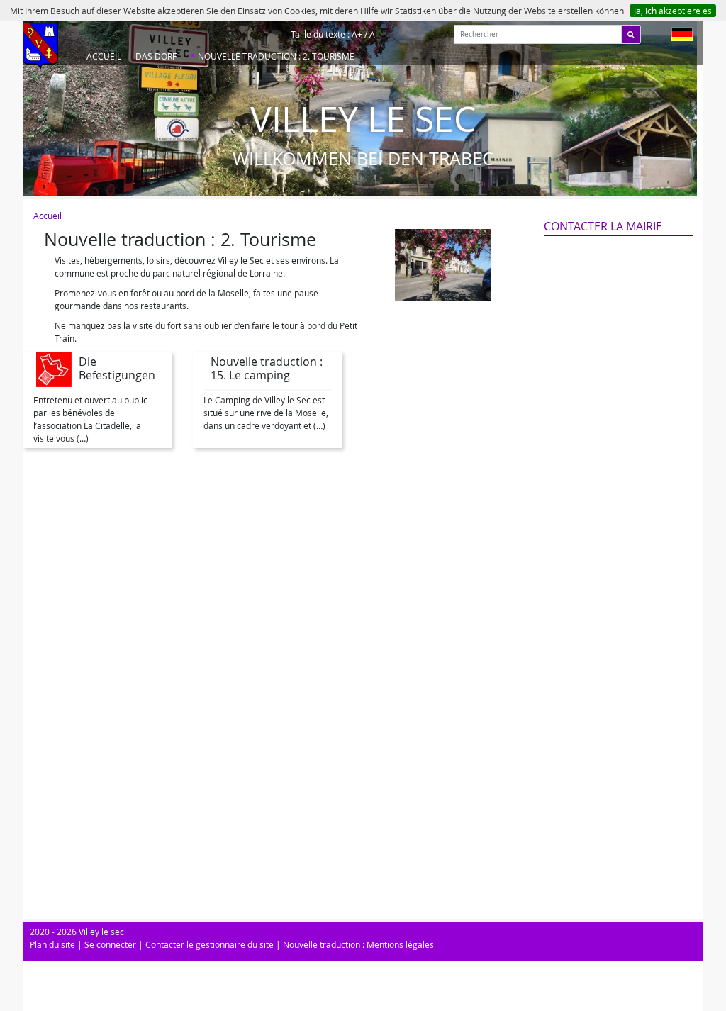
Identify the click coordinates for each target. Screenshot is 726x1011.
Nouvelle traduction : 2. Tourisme (276, 56)
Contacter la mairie (603, 226)
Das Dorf (156, 56)
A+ (357, 34)
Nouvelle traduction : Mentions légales (358, 944)
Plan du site (52, 944)
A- (373, 34)
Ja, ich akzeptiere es (673, 10)
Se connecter (110, 944)
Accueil (103, 56)
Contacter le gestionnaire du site (209, 944)
